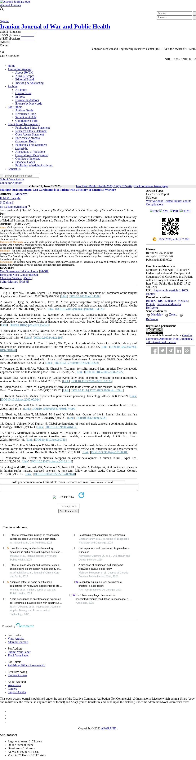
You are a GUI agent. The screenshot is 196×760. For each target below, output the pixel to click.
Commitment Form (26, 120)
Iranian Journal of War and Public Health (55, 26)
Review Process (17, 675)
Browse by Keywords (28, 103)
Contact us (14, 168)
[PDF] (175, 211)
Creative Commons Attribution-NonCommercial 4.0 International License (169, 339)
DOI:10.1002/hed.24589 (85, 296)
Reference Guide (25, 113)
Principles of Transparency (24, 124)
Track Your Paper (18, 655)
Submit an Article (25, 117)
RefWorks (152, 307)
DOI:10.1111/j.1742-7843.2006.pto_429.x (97, 390)
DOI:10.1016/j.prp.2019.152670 (29, 325)
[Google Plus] (187, 350)
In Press (20, 96)
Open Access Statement (29, 134)
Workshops (14, 685)
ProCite (150, 304)
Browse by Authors (27, 100)
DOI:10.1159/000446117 (61, 427)
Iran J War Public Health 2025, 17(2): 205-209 (104, 186)
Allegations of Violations (30, 151)
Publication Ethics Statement (32, 127)
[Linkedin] (179, 350)
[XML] (164, 211)
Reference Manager (169, 304)
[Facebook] (154, 350)
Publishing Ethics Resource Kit (26, 665)
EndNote (170, 300)
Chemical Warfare (11, 278)
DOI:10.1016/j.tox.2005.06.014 (20, 399)
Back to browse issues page (151, 186)
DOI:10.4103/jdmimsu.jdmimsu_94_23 (80, 309)
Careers (12, 688)
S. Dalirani (6, 202)
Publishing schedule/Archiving (33, 165)
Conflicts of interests (27, 158)
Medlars (183, 300)
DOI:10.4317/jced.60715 (50, 439)
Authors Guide (24, 110)
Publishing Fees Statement (31, 144)
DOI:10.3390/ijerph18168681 (109, 452)
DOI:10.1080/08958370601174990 (53, 408)
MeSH (44, 271)
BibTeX (151, 300)
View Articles (16, 638)
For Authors (15, 107)
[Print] (154, 211)
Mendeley (157, 314)
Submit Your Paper (19, 652)
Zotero (173, 314)
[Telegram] (170, 350)
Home (11, 65)
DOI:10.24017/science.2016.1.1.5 (51, 461)
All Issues (21, 89)
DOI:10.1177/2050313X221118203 (76, 362)
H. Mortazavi (19, 193)
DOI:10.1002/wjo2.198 (48, 337)
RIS (160, 300)
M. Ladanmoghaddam (13, 206)
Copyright (21, 148)
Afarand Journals (10, 5)
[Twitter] (162, 350)
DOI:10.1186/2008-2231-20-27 (104, 372)
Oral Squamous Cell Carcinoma (19, 271)
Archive (12, 86)
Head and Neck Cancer (14, 274)
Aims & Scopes (24, 76)
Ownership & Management (31, 155)
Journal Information (19, 69)
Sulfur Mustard (9, 281)
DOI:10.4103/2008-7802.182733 (91, 381)
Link (64, 296)
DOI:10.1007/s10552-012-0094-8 (54, 474)
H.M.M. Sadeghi (10, 198)
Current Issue (23, 93)
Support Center (17, 692)
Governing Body (25, 141)
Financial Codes (25, 162)
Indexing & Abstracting (29, 82)
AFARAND (108, 728)
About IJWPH (24, 72)
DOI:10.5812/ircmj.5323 (91, 417)
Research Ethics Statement (31, 131)
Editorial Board (24, 79)
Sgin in (4, 21)
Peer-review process (27, 138)
